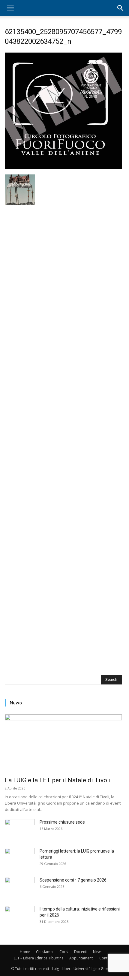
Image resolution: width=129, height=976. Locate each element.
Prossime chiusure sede (62, 822)
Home (25, 951)
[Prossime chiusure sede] (20, 829)
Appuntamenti (81, 958)
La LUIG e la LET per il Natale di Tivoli (58, 780)
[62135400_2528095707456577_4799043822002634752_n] (63, 168)
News (97, 951)
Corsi (63, 951)
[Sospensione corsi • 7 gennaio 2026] (20, 887)
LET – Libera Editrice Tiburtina (39, 958)
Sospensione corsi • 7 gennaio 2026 (73, 880)
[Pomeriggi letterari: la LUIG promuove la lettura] (20, 858)
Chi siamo (44, 951)
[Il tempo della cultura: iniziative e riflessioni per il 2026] (20, 916)
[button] (10, 8)
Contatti (106, 958)
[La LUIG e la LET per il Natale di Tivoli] (63, 743)
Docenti (80, 951)
